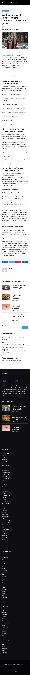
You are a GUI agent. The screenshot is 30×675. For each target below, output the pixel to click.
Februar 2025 (5, 491)
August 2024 (5, 504)
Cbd (3, 566)
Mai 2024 (4, 510)
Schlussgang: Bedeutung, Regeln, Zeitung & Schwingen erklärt (19, 287)
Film (3, 574)
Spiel (3, 625)
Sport (3, 629)
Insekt (3, 593)
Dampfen (4, 568)
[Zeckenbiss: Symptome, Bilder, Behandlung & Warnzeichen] (6, 307)
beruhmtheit (5, 11)
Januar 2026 (5, 468)
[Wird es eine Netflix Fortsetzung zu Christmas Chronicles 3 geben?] (15, 40)
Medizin (4, 602)
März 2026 (5, 463)
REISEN (4, 612)
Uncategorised (6, 637)
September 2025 (6, 476)
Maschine (4, 599)
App (3, 555)
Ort (3, 610)
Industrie (4, 591)
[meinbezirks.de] (15, 2)
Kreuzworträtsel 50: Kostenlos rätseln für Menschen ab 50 (18, 316)
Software (4, 621)
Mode (3, 604)
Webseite (4, 648)
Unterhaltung (5, 640)
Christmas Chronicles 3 (10, 55)
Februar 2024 (5, 516)
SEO (3, 619)
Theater (4, 633)
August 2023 (5, 529)
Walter (7, 27)
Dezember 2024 (6, 495)
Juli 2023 (4, 531)
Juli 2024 (4, 506)
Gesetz (4, 583)
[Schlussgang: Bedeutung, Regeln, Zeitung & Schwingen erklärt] (6, 287)
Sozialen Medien (6, 623)
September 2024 (6, 501)
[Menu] (2, 2)
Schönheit (4, 616)
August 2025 (5, 478)
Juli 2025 (4, 480)
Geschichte (5, 580)
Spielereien (5, 627)
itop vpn (18, 164)
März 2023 (5, 539)
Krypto (4, 595)
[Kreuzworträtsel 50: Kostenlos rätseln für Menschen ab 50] (6, 317)
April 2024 (4, 512)
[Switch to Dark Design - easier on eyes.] (25, 2)
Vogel (3, 646)
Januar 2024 (5, 518)
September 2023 (6, 527)
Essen (3, 572)
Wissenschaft (5, 652)
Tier (3, 635)
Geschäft (4, 578)
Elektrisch (4, 570)
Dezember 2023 (6, 520)
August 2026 (5, 453)
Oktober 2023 (5, 525)
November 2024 (6, 497)
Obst (3, 608)
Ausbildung (5, 557)
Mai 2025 (4, 484)
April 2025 (4, 487)
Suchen (4, 325)
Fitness (4, 576)
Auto (3, 559)
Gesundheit (5, 585)
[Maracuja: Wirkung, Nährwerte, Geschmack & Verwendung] (6, 297)
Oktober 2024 (5, 499)
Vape (3, 644)
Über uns (16, 671)
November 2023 (6, 523)
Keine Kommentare (7, 29)
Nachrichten (5, 606)
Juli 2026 (4, 455)
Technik (4, 631)
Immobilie (4, 589)
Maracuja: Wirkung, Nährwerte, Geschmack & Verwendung (19, 296)
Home (3, 7)
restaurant (4, 614)
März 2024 (5, 514)
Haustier (4, 587)
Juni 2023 (4, 533)
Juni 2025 (4, 482)
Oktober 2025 (5, 474)
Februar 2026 (5, 466)
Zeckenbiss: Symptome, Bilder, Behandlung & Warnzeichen (18, 306)
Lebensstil (4, 597)
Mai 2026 (4, 459)
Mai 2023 (4, 535)
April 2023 (4, 537)
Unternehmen (5, 642)
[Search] (27, 2)
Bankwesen (5, 561)
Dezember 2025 (6, 470)
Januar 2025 (5, 493)
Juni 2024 (4, 508)
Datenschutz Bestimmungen (12, 669)
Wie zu (3, 650)
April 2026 (4, 461)
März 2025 (5, 489)
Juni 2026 (4, 457)
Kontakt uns (23, 669)
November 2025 (6, 472)
